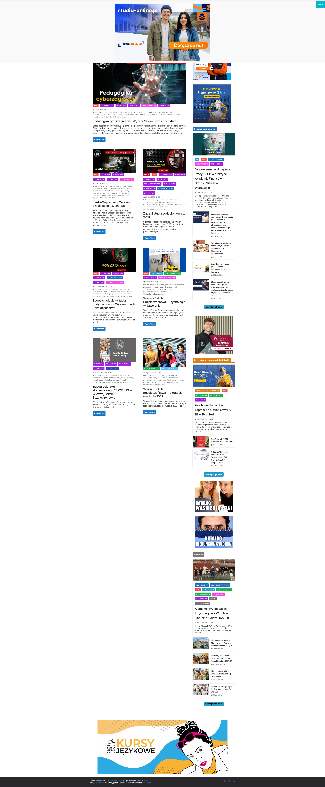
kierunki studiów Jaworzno (154, 285)
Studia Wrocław (201, 599)
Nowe (96, 105)
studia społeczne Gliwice (120, 193)
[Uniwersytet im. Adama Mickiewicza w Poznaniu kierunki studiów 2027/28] (201, 644)
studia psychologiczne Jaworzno (155, 292)
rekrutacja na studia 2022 (169, 375)
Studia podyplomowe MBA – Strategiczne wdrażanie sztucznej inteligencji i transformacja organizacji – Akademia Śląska (222, 288)
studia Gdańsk (114, 112)
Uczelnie (213, 599)
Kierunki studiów (202, 585)
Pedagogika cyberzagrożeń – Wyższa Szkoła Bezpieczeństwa (134, 121)
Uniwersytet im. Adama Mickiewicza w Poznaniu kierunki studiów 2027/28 (221, 643)
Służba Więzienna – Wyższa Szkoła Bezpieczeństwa (111, 204)
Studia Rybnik (200, 400)
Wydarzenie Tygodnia (169, 368)
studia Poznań (98, 117)
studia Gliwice (124, 112)
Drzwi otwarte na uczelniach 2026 (207, 390)
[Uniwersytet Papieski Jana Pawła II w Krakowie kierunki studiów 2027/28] (201, 660)
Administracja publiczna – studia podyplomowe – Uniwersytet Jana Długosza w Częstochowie (221, 248)
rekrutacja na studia (158, 200)
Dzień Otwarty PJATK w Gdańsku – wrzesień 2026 (222, 440)
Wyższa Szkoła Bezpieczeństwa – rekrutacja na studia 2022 (162, 392)
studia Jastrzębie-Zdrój (139, 112)
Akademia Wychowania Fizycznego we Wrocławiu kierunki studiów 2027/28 (212, 613)
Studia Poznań (164, 105)
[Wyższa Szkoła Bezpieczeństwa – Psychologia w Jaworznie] (164, 260)
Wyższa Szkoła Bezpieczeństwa (115, 117)
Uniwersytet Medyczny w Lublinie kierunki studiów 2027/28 (221, 689)
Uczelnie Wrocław (202, 603)
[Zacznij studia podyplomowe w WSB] (164, 161)
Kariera (146, 175)
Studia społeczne (127, 179)
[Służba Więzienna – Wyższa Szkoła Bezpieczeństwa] (114, 161)
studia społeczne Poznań (121, 195)
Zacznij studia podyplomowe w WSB (164, 215)
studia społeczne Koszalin (102, 195)
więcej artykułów (213, 307)
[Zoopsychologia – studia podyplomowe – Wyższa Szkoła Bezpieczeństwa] (114, 260)
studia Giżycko (149, 179)
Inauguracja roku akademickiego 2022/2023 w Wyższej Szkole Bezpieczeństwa (112, 392)
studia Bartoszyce (107, 105)
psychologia (169, 285)
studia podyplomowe (150, 207)
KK (212, 623)
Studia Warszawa (216, 164)
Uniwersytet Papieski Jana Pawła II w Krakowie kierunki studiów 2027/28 (221, 658)
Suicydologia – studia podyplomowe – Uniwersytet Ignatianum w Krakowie (221, 268)
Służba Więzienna (101, 186)
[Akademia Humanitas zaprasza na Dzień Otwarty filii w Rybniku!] (214, 376)
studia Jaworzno (154, 112)
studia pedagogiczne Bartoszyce (104, 114)
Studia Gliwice (134, 105)
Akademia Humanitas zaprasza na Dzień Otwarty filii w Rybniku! (213, 409)
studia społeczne (122, 191)
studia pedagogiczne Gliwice (150, 114)
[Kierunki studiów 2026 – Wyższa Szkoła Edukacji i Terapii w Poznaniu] (201, 675)
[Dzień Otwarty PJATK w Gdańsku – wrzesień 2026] (201, 441)
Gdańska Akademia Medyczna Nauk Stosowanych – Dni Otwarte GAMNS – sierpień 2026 (219, 457)
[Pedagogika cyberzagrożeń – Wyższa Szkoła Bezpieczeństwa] (139, 78)
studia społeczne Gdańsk (101, 193)
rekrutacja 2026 (201, 395)
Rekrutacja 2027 (208, 589)
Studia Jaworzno (169, 184)
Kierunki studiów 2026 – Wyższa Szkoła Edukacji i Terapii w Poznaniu (221, 674)
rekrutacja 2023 (156, 273)
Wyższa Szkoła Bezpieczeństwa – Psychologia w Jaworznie (164, 302)
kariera (147, 200)
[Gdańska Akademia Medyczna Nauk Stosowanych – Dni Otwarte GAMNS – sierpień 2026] (201, 458)
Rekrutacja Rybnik (216, 395)
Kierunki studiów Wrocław (220, 585)
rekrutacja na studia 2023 (168, 287)
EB (110, 109)
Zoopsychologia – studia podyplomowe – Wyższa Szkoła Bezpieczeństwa (114, 304)
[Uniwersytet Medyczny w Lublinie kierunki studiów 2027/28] (201, 690)
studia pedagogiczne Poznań (171, 114)
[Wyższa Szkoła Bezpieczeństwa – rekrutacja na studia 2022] (164, 352)
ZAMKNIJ (320, 4)
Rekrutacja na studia (172, 273)
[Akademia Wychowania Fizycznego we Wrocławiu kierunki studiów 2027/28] (214, 570)
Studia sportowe (218, 594)
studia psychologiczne (101, 296)
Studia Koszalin (99, 179)
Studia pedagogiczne (149, 105)
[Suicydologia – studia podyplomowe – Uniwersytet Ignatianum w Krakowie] (201, 269)
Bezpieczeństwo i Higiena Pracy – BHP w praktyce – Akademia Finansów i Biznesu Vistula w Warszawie (212, 179)
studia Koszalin (167, 112)
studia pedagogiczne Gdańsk (127, 114)
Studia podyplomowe (165, 188)
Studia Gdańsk (121, 105)
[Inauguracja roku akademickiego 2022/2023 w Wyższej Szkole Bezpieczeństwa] (114, 350)
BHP (197, 159)
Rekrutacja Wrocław (203, 594)
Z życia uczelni (112, 368)
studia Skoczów (121, 380)
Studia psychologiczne (115, 282)
